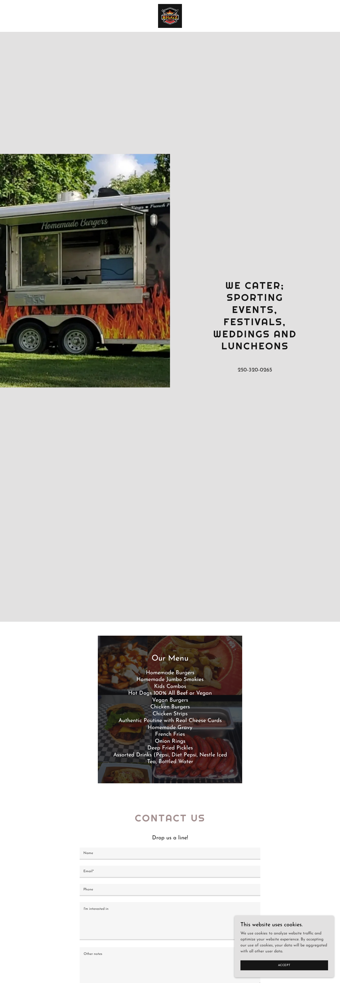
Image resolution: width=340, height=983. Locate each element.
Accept (284, 965)
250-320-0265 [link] (255, 370)
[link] (170, 16)
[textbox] (170, 854)
